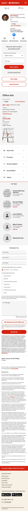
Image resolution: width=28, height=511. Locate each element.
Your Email (5, 263)
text (8, 104)
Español (4, 2)
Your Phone (5, 257)
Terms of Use (5, 482)
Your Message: (6, 302)
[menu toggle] (25, 3)
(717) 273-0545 (6, 118)
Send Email (14, 332)
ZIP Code (7, 61)
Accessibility (4, 480)
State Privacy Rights (6, 487)
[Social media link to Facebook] (14, 34)
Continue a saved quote (14, 72)
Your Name (5, 252)
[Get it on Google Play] (17, 494)
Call (3, 104)
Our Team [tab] (14, 184)
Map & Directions (8, 113)
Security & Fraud (5, 478)
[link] (14, 2)
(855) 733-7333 (4, 353)
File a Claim (14, 79)
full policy (13, 396)
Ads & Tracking (5, 476)
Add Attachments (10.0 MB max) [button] (14, 322)
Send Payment (14, 84)
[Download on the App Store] (6, 494)
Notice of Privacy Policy (7, 484)
